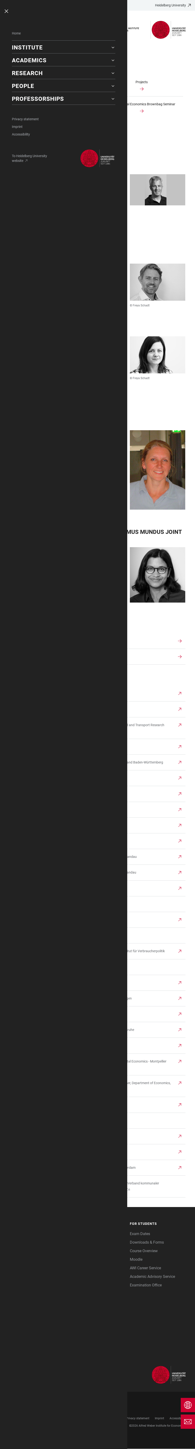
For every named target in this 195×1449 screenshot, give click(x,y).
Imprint (17, 127)
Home (16, 33)
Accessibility (21, 134)
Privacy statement (25, 119)
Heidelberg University (170, 5)
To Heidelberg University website (29, 158)
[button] (63, 47)
